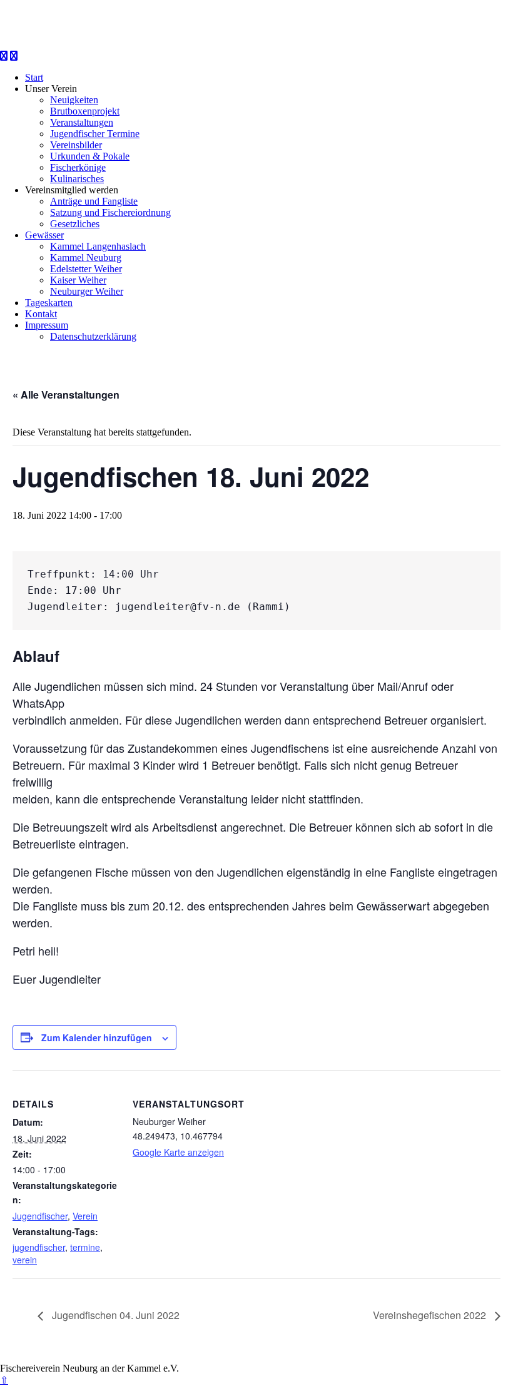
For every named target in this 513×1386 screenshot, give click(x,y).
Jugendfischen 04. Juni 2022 (114, 1315)
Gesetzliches (74, 223)
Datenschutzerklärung (93, 336)
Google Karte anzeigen (178, 1152)
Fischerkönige (78, 167)
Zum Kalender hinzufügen (96, 1037)
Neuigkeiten (74, 99)
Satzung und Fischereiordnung (110, 212)
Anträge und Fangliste (94, 201)
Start (34, 77)
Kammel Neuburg (85, 257)
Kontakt (41, 313)
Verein (85, 1216)
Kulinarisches (77, 178)
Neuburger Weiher (86, 291)
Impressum (46, 325)
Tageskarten (49, 302)
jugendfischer (39, 1247)
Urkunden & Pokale (90, 156)
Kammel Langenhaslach (98, 246)
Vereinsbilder (76, 145)
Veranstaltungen (81, 122)
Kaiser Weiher (78, 280)
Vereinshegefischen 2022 (431, 1315)
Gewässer (44, 235)
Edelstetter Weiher (86, 268)
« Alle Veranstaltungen (66, 394)
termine (85, 1247)
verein (25, 1259)
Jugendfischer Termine (95, 133)
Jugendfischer (40, 1216)
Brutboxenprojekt (84, 111)
